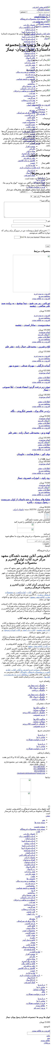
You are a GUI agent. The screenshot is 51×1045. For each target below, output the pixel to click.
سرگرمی (31, 98)
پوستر (32, 942)
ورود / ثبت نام (39, 1008)
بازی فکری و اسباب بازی (30, 168)
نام (48, 221)
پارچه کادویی (30, 115)
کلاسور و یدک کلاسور (26, 160)
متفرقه (32, 919)
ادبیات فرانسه (29, 41)
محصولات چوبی (28, 122)
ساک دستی (30, 120)
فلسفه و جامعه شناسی (25, 79)
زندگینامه (31, 84)
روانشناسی (30, 77)
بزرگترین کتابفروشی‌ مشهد (39, 646)
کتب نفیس (30, 103)
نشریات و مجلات (28, 100)
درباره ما (41, 735)
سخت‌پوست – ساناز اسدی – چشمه (32, 325)
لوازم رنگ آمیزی (28, 153)
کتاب (43, 34)
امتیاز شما (45, 196)
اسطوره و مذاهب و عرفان (24, 91)
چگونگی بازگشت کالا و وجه (34, 712)
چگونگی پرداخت (38, 690)
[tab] (23, 109)
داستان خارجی (29, 834)
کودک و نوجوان (29, 860)
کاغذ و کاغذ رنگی (28, 156)
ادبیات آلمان (30, 853)
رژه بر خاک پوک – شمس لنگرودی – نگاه (30, 411)
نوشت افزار (30, 146)
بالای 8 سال (30, 58)
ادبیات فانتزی (29, 55)
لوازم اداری (30, 165)
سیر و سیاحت (29, 96)
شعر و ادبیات (30, 63)
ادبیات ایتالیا (30, 839)
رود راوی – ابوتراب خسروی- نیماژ (33, 478)
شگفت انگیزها (39, 708)
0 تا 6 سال (31, 171)
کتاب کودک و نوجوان (11, 630)
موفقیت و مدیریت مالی (25, 72)
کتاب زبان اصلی (28, 630)
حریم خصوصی (39, 715)
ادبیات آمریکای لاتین (27, 855)
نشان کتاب (30, 127)
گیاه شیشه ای (29, 949)
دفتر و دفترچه (29, 158)
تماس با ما (41, 737)
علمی (33, 67)
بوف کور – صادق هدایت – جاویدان (33, 454)
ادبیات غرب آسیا (28, 37)
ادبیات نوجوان (29, 53)
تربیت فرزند (30, 74)
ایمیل (47, 226)
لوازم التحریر (35, 952)
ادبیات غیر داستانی (27, 88)
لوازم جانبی (30, 945)
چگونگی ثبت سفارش (36, 685)
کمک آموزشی (29, 175)
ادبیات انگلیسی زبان (27, 836)
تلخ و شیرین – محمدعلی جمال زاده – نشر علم (27, 346)
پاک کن (32, 149)
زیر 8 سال (31, 60)
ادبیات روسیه (29, 843)
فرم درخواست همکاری (35, 739)
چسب (32, 163)
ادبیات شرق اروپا (28, 39)
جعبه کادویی (30, 124)
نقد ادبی (32, 93)
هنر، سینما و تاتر (28, 86)
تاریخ (33, 81)
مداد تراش (31, 151)
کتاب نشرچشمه (43, 630)
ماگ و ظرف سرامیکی (26, 113)
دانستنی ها (31, 879)
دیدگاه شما (45, 201)
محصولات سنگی (28, 947)
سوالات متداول (39, 710)
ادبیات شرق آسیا (28, 841)
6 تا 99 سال (30, 173)
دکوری (32, 938)
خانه (48, 34)
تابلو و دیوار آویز (29, 940)
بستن (48, 816)
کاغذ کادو (31, 117)
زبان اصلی (31, 105)
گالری (37, 107)
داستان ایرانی (35, 34)
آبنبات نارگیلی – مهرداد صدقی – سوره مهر (29, 365)
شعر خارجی (30, 65)
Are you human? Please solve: (38, 237)
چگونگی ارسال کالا (37, 688)
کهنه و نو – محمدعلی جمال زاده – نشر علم (29, 432)
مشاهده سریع (44, 296)
